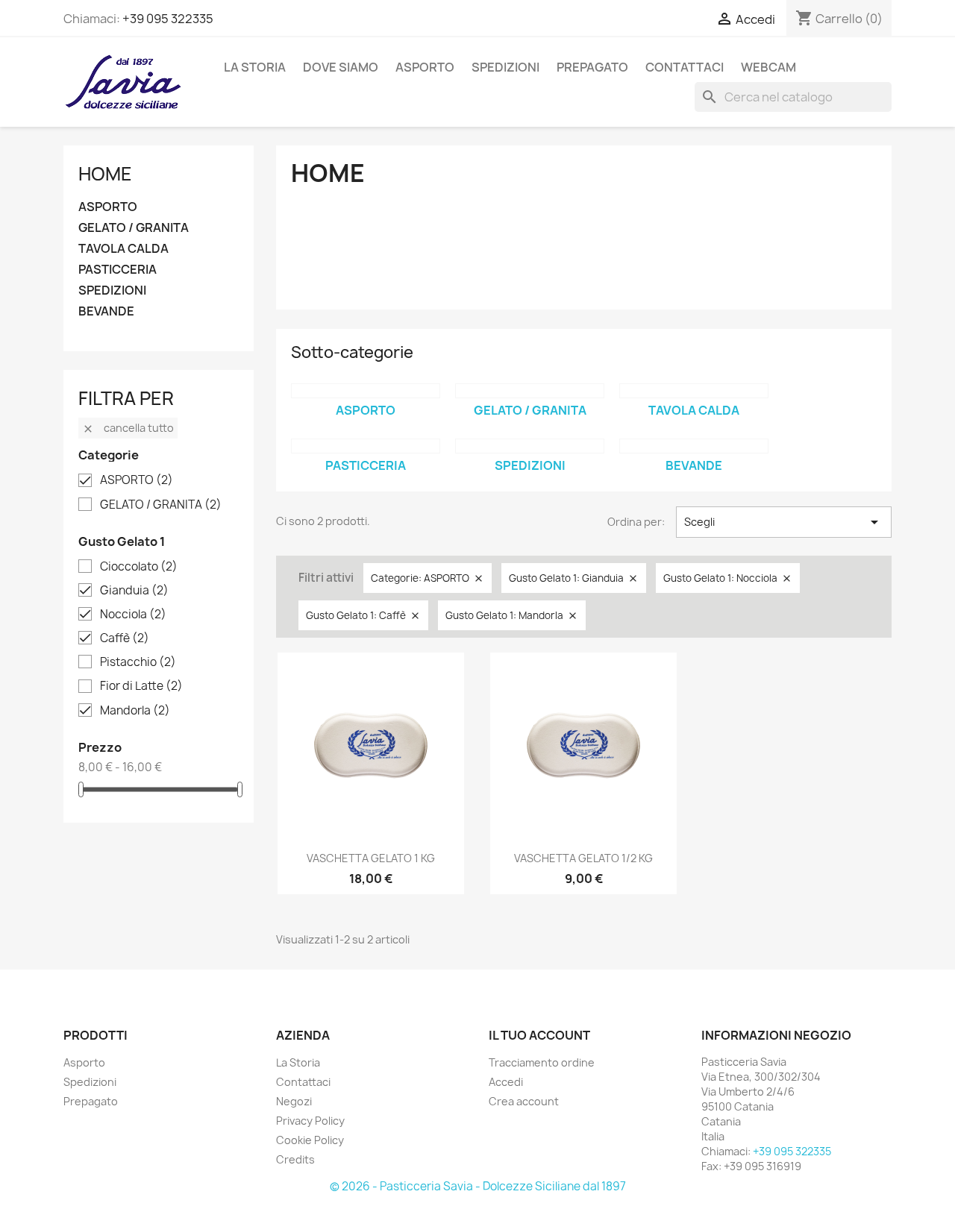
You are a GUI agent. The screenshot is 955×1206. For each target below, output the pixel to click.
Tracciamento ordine (542, 1062)
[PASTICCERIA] (365, 446)
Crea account (524, 1101)
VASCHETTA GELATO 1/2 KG (583, 858)
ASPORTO (424, 67)
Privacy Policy (310, 1121)
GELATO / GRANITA (133, 228)
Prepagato (90, 1101)
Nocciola (133, 614)
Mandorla (135, 710)
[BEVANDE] (693, 446)
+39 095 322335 (167, 18)
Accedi (506, 1082)
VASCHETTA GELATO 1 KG (371, 858)
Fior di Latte (141, 686)
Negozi (294, 1101)
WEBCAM (768, 67)
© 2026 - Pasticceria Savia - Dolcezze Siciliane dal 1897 (478, 1186)
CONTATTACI (684, 67)
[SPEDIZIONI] (529, 446)
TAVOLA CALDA (123, 249)
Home (105, 173)
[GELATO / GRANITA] (529, 390)
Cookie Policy (310, 1140)
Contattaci (303, 1082)
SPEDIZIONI (505, 67)
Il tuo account (539, 1035)
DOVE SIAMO (340, 67)
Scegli (783, 522)
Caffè (124, 638)
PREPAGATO (592, 67)
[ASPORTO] (365, 390)
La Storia (255, 67)
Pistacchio (138, 662)
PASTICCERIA (117, 269)
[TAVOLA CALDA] (693, 390)
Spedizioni (89, 1082)
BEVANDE (106, 311)
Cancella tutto (128, 428)
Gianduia (134, 590)
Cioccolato (139, 566)
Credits (295, 1159)
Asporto (84, 1062)
